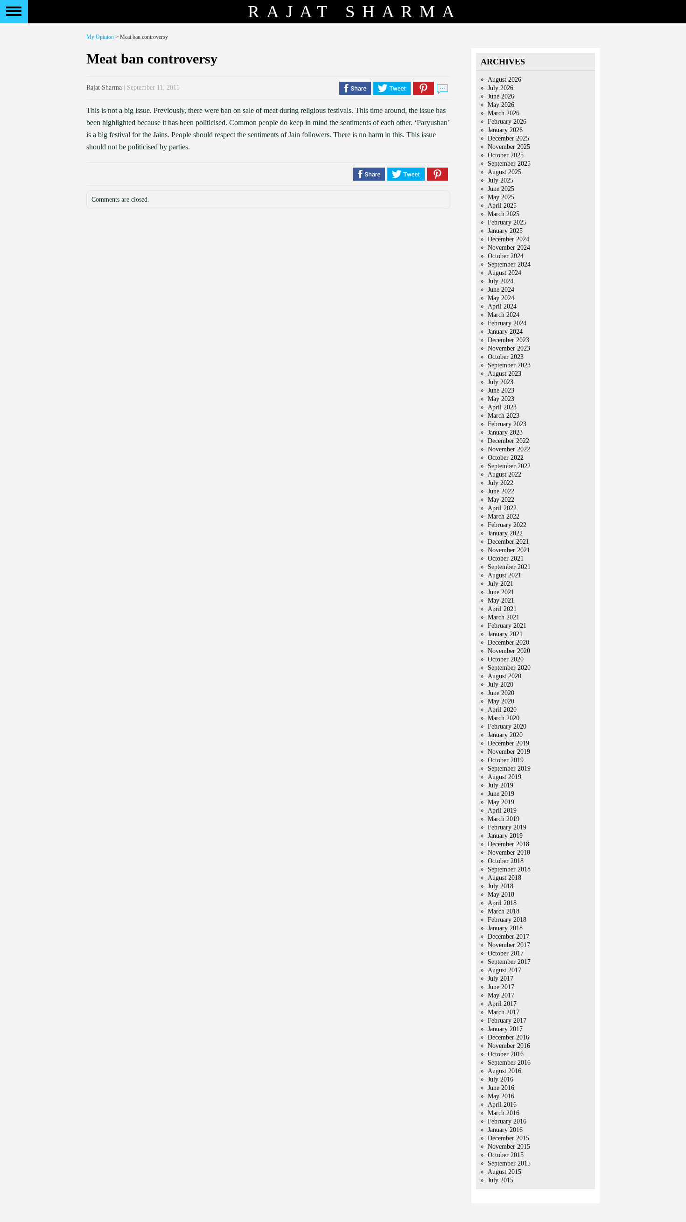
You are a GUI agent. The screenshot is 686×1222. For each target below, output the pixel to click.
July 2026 (500, 87)
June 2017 (501, 986)
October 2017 (506, 953)
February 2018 (507, 919)
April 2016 (502, 1104)
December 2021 (508, 541)
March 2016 (503, 1113)
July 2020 (500, 684)
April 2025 (502, 205)
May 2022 (501, 499)
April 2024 (502, 306)
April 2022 (502, 508)
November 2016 (509, 1045)
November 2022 (509, 449)
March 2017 (503, 1012)
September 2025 (509, 163)
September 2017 (509, 961)
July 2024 (500, 281)
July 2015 (500, 1180)
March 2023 (503, 415)
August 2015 (504, 1171)
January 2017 (505, 1028)
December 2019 (508, 743)
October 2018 (506, 860)
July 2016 (500, 1079)
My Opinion (100, 37)
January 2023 (505, 432)
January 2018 (505, 928)
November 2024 (509, 247)
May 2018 (501, 894)
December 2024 (508, 239)
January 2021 (505, 634)
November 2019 (509, 751)
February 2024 (507, 323)
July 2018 (500, 886)
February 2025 (507, 222)
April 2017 (502, 1003)
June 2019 (501, 793)
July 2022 (500, 482)
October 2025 (506, 155)
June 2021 (501, 592)
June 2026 (501, 96)
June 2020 (501, 692)
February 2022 (507, 524)
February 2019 (507, 827)
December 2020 (508, 642)
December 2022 (508, 440)
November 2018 (509, 852)
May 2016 (501, 1096)
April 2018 (502, 902)
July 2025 (500, 180)
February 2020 (507, 726)
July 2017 (500, 978)
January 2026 (505, 129)
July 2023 (500, 382)
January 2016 (505, 1129)
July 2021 (500, 583)
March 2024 (503, 314)
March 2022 (503, 516)
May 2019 (501, 802)
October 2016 (506, 1054)
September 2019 (509, 768)
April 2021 (502, 608)
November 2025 (509, 146)
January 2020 (505, 734)
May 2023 (501, 398)
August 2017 (504, 970)
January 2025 (505, 230)
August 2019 (504, 776)
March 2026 (503, 113)
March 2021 (503, 617)
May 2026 (501, 104)
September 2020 (509, 667)
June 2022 (501, 491)
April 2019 (502, 810)
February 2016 (507, 1121)
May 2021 (501, 600)
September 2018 (509, 869)
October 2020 (506, 659)
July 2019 (500, 785)
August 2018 (504, 877)
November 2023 (509, 348)
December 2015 (508, 1138)
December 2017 (508, 936)
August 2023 (504, 373)
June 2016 (501, 1087)
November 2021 (509, 550)
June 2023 (501, 390)
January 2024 (505, 331)
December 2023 (508, 340)
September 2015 (509, 1163)
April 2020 (502, 709)
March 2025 (503, 214)
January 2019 (505, 835)
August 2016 (504, 1071)
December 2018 (508, 844)
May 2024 (501, 298)
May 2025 (501, 197)
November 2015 (509, 1146)
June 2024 (501, 289)
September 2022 (509, 466)
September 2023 (509, 365)
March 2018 (503, 911)
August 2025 (504, 172)
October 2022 (506, 457)
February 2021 (507, 625)
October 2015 (506, 1155)
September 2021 (509, 566)
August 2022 (504, 474)
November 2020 (509, 650)
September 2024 (509, 264)
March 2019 (503, 818)
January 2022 (505, 533)
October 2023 (506, 356)
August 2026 (504, 79)
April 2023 (502, 407)
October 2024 (506, 256)
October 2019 (506, 760)
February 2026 (507, 121)
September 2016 (509, 1062)
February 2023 (507, 424)
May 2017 (501, 995)
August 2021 (504, 575)
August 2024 (504, 272)
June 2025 (501, 188)
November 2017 (509, 944)
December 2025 (508, 138)
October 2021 (506, 558)
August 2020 (504, 676)
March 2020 (503, 718)
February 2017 (507, 1020)
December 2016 (508, 1037)
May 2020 (501, 701)
